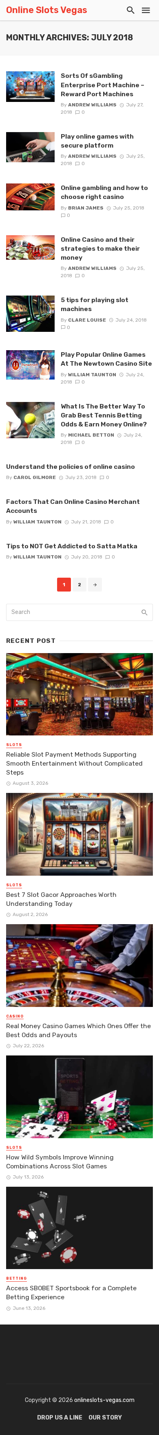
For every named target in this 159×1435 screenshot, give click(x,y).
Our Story (105, 1417)
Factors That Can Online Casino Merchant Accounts (73, 506)
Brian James (86, 208)
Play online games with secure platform (97, 140)
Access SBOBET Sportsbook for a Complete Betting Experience (71, 1292)
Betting (16, 1278)
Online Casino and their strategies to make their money (100, 248)
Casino (15, 1016)
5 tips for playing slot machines (94, 304)
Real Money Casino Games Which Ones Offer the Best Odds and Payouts (78, 1030)
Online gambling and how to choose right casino (104, 192)
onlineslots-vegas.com (104, 1400)
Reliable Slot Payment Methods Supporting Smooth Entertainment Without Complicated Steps (74, 763)
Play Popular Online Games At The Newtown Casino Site (106, 359)
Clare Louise (87, 320)
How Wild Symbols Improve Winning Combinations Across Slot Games (60, 1161)
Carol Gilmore (34, 477)
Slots (14, 745)
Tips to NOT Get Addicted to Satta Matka (71, 546)
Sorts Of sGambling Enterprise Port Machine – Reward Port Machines (102, 84)
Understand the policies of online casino (70, 466)
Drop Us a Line (59, 1417)
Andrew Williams (92, 105)
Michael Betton (91, 435)
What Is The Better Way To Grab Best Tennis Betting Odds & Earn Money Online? (104, 415)
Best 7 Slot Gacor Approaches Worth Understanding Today (61, 899)
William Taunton (92, 375)
